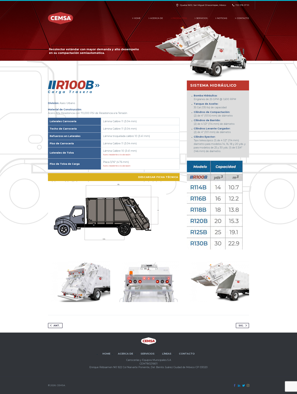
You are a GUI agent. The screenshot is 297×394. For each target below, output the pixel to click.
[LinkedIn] (239, 385)
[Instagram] (248, 385)
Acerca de (156, 18)
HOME (137, 18)
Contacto (243, 18)
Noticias (222, 18)
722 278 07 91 (242, 5)
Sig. (241, 325)
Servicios (201, 18)
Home (106, 353)
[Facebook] (234, 385)
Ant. (56, 325)
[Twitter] (243, 385)
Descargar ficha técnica (158, 177)
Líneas (166, 353)
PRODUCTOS (180, 18)
